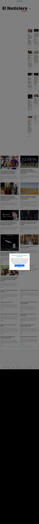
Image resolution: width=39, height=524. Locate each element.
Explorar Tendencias (19, 265)
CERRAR (19, 267)
